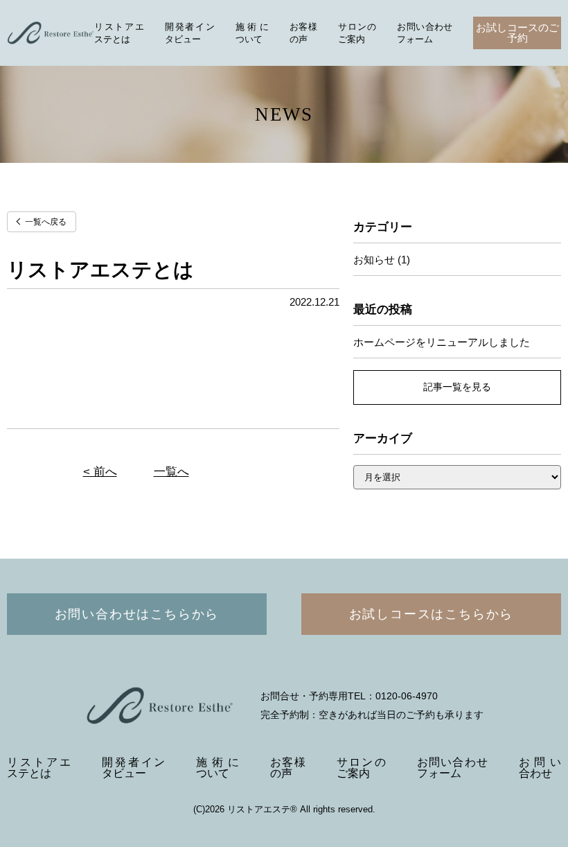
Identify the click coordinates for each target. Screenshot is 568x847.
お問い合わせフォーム (452, 767)
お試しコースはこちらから (431, 614)
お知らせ (374, 259)
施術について (217, 767)
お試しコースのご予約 (517, 33)
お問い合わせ (540, 767)
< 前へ (100, 471)
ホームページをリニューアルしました (441, 342)
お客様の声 (287, 767)
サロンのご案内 (361, 767)
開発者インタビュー (134, 767)
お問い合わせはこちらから (137, 614)
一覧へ (171, 471)
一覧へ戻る (45, 222)
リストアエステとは (39, 767)
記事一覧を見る (457, 386)
